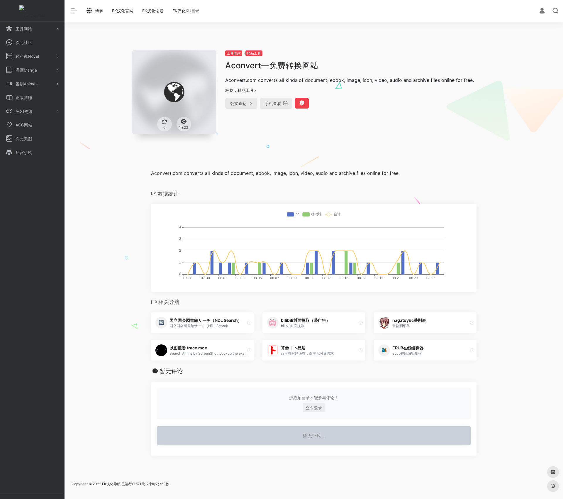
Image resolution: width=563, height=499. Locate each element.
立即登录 (314, 407)
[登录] (542, 11)
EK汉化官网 (122, 10)
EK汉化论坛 (153, 10)
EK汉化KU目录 (185, 10)
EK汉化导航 (111, 484)
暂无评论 (171, 371)
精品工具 (254, 53)
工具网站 (234, 53)
